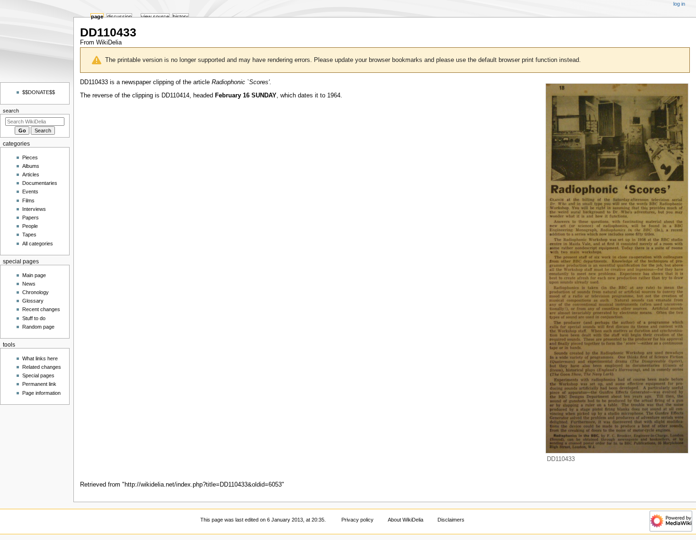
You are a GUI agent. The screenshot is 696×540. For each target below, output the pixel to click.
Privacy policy (357, 520)
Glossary (33, 301)
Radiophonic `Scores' (240, 82)
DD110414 (175, 95)
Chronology (35, 292)
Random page (38, 327)
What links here (40, 358)
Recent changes (41, 309)
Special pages (38, 375)
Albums (30, 166)
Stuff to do (33, 318)
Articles (30, 174)
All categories (37, 243)
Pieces (30, 157)
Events (30, 191)
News (29, 284)
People (30, 226)
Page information (41, 393)
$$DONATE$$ (38, 92)
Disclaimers (450, 520)
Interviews (34, 209)
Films (28, 200)
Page (97, 16)
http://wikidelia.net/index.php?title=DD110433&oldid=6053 (203, 484)
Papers (30, 217)
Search (11, 110)
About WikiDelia (405, 520)
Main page (34, 275)
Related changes (41, 367)
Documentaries (39, 183)
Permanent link (39, 384)
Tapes (29, 234)
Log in (679, 4)
